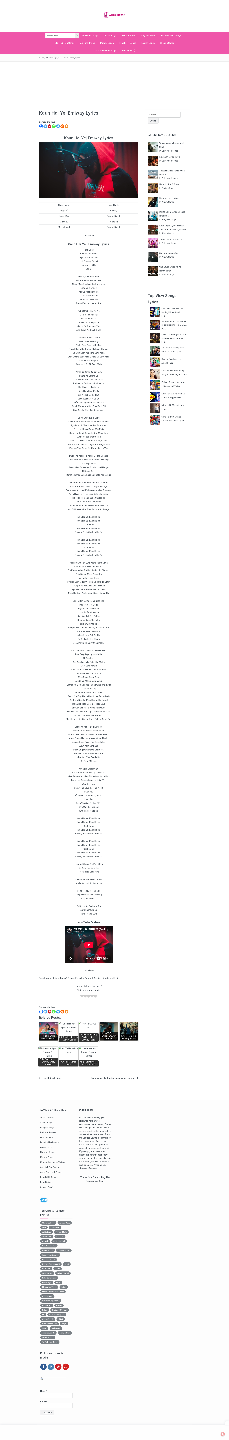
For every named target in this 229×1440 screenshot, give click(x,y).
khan (58, 1283)
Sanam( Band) (128, 50)
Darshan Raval (59, 1241)
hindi (67, 1264)
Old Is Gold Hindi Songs (105, 50)
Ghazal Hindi (46, 1147)
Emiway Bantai (64, 1250)
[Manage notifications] (223, 1434)
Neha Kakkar (47, 1296)
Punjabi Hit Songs (127, 43)
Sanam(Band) (47, 1319)
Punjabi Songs (107, 43)
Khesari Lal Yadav (49, 1287)
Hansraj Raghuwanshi (51, 1264)
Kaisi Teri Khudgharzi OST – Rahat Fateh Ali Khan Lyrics (173, 338)
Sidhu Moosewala (49, 1324)
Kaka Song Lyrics (49, 1278)
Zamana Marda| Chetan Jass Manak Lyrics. (112, 1078)
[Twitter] (45, 126)
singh (64, 1324)
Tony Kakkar (65, 1333)
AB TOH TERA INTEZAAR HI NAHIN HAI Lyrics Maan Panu (174, 325)
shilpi (60, 1319)
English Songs (148, 43)
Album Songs (110, 35)
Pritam (44, 1310)
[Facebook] (41, 126)
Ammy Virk (55, 1227)
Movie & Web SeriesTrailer (53, 1292)
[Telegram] (58, 126)
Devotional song (49, 1246)
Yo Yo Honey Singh (50, 1342)
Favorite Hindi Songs (171, 35)
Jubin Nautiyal (63, 1273)
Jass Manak (47, 1273)
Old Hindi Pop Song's (50, 1301)
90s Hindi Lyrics (87, 43)
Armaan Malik (61, 1232)
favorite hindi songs (50, 1255)
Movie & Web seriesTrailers (52, 1162)
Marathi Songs (129, 35)
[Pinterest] (49, 126)
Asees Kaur (46, 1237)
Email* (43, 1401)
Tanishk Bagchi (48, 1333)
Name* (43, 1391)
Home (41, 58)
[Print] (62, 126)
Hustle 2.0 (46, 1269)
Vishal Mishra (47, 1338)
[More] (66, 126)
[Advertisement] (114, 81)
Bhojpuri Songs (167, 43)
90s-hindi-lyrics (48, 1223)
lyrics (63, 1287)
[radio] (82, 997)
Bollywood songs (90, 35)
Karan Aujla (46, 1283)
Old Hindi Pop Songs (64, 43)
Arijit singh (46, 1232)
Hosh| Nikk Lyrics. (52, 1078)
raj (43, 1315)
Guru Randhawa (48, 1260)
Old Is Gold (46, 1305)
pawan (59, 1305)
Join (43, 1200)
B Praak (45, 1241)
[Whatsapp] (54, 126)
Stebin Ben (56, 1328)
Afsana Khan (65, 1223)
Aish (44, 1227)
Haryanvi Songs (148, 35)
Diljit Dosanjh (47, 1250)
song (44, 1328)
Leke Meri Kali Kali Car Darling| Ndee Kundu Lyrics (172, 312)
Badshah (59, 1237)
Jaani (57, 1269)
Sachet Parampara (56, 1315)
